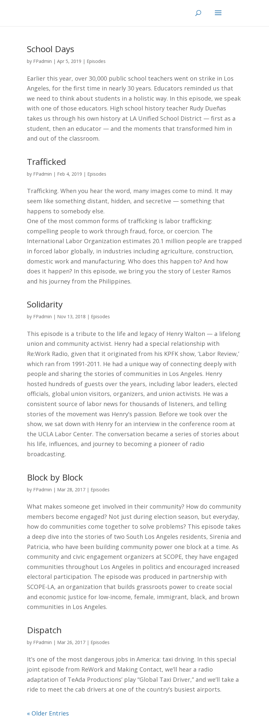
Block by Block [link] (55, 477)
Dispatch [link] (44, 630)
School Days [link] (50, 49)
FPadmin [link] (42, 61)
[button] (227, 17)
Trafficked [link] (46, 161)
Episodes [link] (96, 61)
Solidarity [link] (45, 304)
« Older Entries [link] (48, 713)
